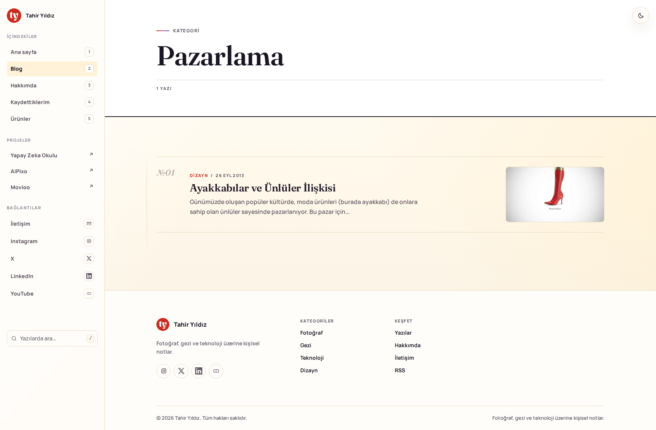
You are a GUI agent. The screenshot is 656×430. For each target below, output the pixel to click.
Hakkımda (408, 345)
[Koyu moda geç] (640, 15)
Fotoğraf (311, 332)
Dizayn (309, 370)
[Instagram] (163, 371)
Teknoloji (312, 357)
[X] (181, 371)
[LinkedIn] (198, 371)
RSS (400, 370)
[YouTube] (216, 371)
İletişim (404, 357)
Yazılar (403, 332)
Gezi (305, 345)
